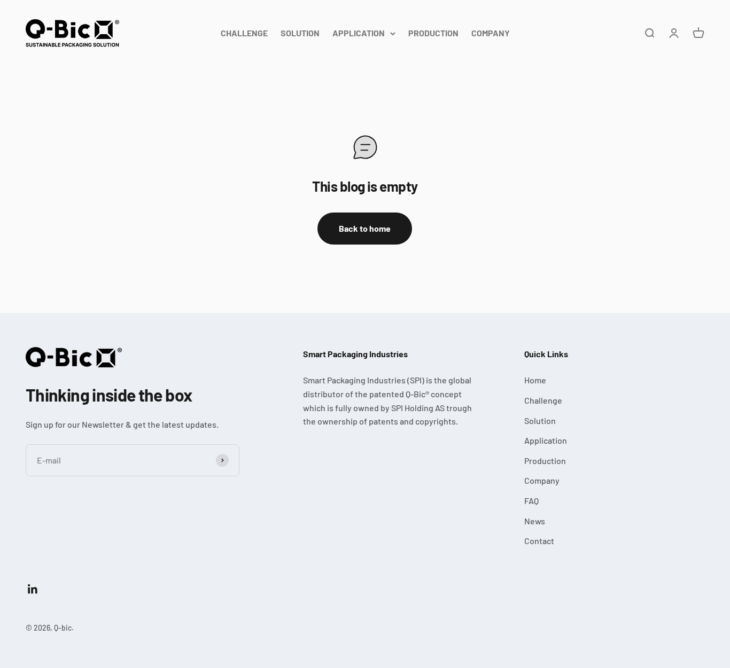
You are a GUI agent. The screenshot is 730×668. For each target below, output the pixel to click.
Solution (540, 420)
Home (535, 380)
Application (545, 440)
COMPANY (490, 33)
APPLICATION (358, 33)
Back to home (365, 228)
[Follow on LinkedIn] (33, 589)
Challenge (543, 400)
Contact (539, 541)
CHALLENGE (244, 33)
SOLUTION (300, 33)
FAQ (531, 501)
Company (542, 480)
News (534, 521)
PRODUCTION (433, 33)
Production (545, 460)
